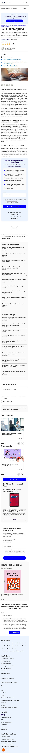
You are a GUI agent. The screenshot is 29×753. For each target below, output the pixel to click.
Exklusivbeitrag (5, 39)
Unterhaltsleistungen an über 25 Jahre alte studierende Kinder (14, 261)
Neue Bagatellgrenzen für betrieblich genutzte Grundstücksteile (13, 273)
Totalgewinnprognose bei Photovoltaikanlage (13, 335)
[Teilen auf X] (4, 85)
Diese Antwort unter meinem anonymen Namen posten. (14, 397)
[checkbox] (3, 199)
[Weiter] (22, 443)
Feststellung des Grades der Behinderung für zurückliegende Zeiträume (14, 280)
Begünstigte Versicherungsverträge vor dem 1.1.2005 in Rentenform (13, 248)
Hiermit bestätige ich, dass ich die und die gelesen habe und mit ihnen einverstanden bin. (15, 201)
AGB (23, 199)
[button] (14, 21)
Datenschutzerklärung (11, 201)
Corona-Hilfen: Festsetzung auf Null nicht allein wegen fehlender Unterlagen (14, 318)
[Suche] (23, 2)
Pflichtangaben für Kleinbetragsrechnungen (13, 286)
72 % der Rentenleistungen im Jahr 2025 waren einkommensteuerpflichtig (14, 347)
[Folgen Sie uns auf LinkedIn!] (2, 715)
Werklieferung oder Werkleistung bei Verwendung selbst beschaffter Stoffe (13, 359)
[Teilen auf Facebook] (7, 85)
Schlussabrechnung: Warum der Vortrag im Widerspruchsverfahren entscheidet (14, 324)
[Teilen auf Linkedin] (12, 85)
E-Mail (4, 192)
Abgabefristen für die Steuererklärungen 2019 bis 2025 (13, 254)
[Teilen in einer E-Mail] (2, 85)
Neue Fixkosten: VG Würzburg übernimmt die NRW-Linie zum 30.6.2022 (13, 366)
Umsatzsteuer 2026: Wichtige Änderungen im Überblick (13, 304)
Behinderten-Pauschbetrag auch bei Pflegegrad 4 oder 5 (14, 298)
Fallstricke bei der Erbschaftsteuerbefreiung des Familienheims (13, 291)
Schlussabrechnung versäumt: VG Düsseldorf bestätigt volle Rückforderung (13, 353)
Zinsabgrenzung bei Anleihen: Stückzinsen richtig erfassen (14, 372)
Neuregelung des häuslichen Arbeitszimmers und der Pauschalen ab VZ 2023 (13, 267)
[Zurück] (18, 443)
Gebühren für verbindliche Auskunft (11, 330)
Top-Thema (14, 39)
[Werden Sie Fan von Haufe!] (4, 715)
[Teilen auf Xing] (9, 85)
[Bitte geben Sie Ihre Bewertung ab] (9, 44)
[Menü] (10, 2)
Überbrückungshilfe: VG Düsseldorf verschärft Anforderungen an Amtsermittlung (13, 340)
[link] (3, 8)
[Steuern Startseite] (4, 2)
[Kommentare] (13, 44)
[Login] (26, 2)
